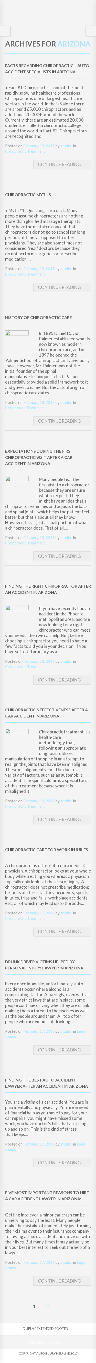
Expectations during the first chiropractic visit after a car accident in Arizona (39, 457)
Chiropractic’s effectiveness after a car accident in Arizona (46, 712)
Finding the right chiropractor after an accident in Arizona (48, 589)
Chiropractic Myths (28, 194)
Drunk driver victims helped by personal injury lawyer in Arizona (44, 964)
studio (65, 145)
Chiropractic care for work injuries (46, 849)
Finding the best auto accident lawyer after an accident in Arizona (46, 1082)
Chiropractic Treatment (25, 151)
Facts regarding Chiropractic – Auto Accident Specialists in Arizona (47, 68)
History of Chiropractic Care (38, 317)
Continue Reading (59, 164)
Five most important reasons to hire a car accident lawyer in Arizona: (47, 1195)
